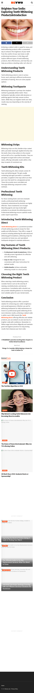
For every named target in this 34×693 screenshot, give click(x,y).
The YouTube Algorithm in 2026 (12, 386)
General (5, 382)
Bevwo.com (7, 689)
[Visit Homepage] (17, 2)
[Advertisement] (17, 124)
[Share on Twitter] (17, 42)
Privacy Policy (14, 689)
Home (2, 685)
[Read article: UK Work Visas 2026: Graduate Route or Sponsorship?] (17, 461)
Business (5, 545)
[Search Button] (32, 2)
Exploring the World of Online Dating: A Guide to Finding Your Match (16, 539)
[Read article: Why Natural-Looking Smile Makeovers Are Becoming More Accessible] (17, 400)
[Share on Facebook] (6, 42)
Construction (6, 570)
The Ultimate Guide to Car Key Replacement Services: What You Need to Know (16, 562)
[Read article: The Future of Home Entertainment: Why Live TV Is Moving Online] (17, 431)
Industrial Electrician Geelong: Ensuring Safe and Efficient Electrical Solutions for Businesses (17, 587)
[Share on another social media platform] (27, 42)
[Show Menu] (2, 2)
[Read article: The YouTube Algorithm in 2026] (17, 373)
